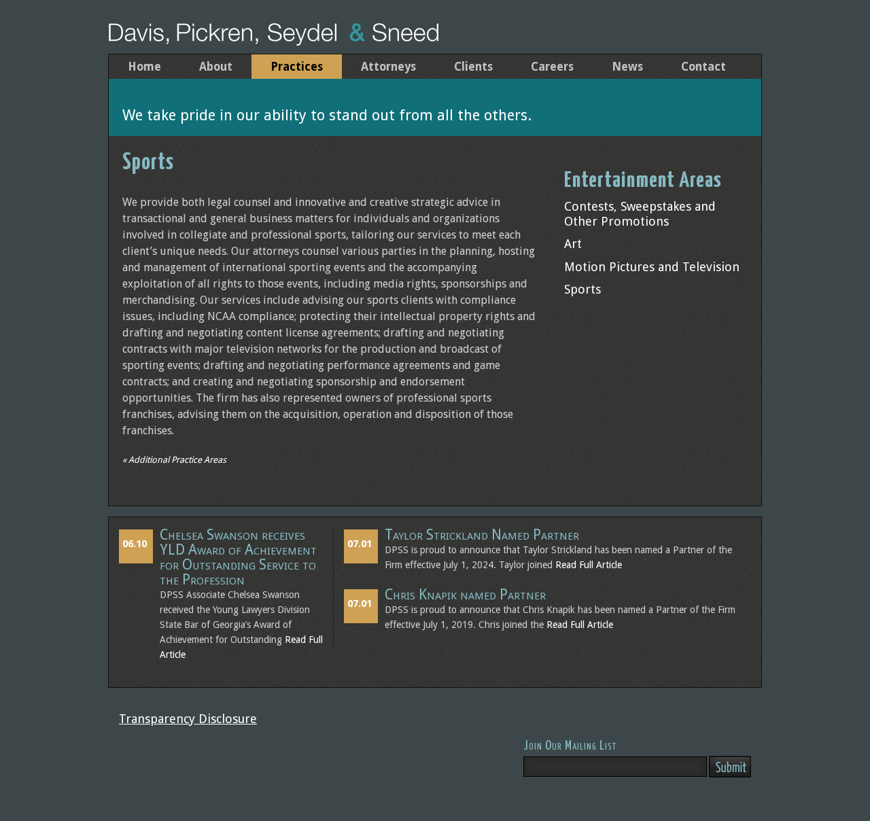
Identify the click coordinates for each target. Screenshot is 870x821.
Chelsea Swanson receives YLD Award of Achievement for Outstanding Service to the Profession (238, 557)
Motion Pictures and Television (652, 267)
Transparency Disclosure (188, 719)
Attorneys (388, 66)
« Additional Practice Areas (174, 460)
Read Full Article (588, 564)
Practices (297, 66)
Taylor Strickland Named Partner (482, 534)
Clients (473, 66)
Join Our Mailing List (569, 746)
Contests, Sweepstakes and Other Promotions (640, 213)
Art (573, 244)
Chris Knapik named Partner (465, 594)
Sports (582, 289)
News (627, 66)
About (215, 66)
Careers (552, 66)
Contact (703, 66)
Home (144, 66)
